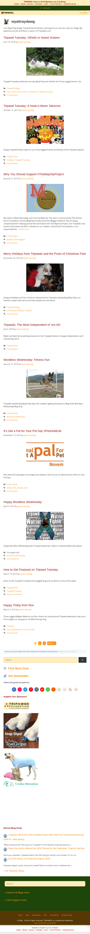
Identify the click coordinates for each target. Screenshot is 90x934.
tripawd (28, 310)
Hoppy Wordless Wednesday (23, 502)
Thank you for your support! (67, 651)
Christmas (11, 310)
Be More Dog (67, 915)
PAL (14, 487)
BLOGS (30, 4)
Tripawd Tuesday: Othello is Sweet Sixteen (32, 37)
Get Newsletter (18, 676)
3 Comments (12, 243)
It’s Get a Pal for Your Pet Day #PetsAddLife (32, 431)
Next (51, 643)
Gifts (45, 915)
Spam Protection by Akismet (45, 923)
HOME (16, 4)
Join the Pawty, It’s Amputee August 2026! (29, 858)
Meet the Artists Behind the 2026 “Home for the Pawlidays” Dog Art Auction (46, 848)
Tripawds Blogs (13, 88)
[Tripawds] (8, 12)
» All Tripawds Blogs (14, 871)
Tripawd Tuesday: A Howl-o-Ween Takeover (32, 105)
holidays (10, 160)
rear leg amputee (14, 629)
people (10, 239)
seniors (25, 91)
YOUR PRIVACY (56, 4)
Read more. (24, 229)
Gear (27, 915)
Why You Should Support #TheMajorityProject (34, 174)
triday (32, 629)
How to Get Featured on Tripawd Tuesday (31, 569)
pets (26, 487)
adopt (9, 487)
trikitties (33, 91)
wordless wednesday (16, 416)
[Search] (82, 660)
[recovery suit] (21, 786)
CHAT (46, 4)
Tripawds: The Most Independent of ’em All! (32, 324)
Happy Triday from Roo (19, 605)
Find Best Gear (18, 668)
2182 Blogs (61, 1)
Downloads (36, 915)
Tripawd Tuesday (45, 91)
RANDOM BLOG (70, 4)
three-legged (19, 239)
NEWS (23, 4)
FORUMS (38, 4)
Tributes (10, 626)
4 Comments (12, 163)
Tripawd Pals (12, 156)
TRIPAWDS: (28, 1)
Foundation (54, 915)
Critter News (12, 236)
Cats (8, 91)
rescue (26, 629)
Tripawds (55, 927)
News (20, 915)
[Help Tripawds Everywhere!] (17, 709)
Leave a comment (14, 594)
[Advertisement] (45, 806)
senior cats (16, 91)
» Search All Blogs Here (17, 892)
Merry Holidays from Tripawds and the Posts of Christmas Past (45, 253)
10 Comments (13, 558)
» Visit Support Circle (15, 900)
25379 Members (46, 1)
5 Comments (12, 95)
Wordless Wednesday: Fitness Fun (27, 359)
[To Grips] (21, 747)
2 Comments (12, 314)
